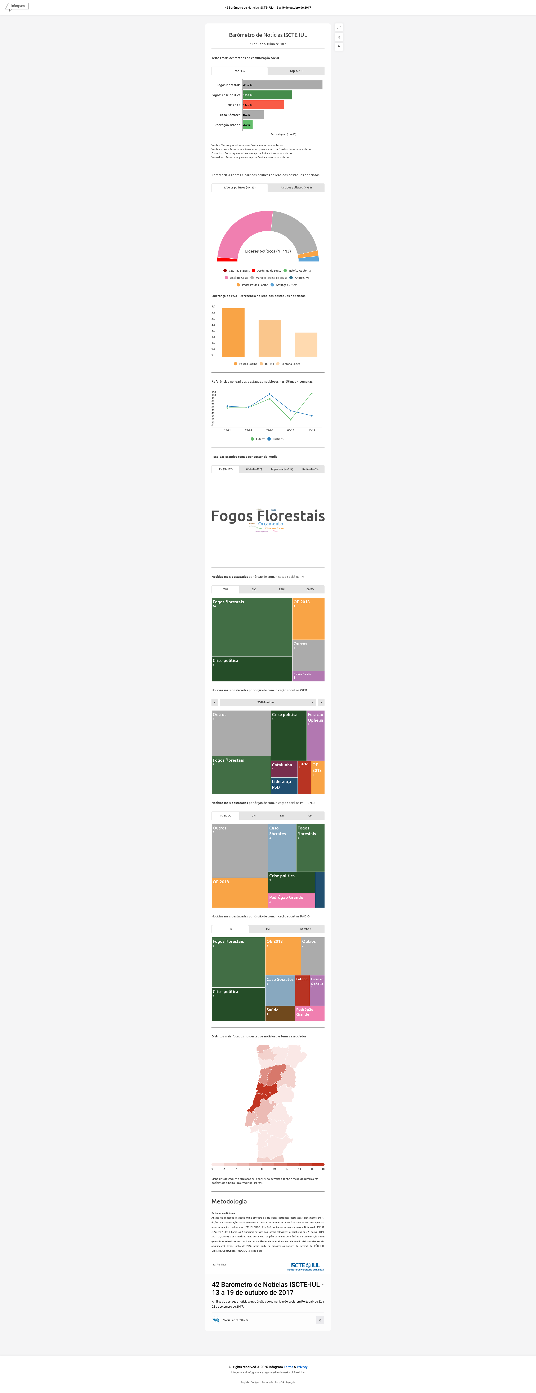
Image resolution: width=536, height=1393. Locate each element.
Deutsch (255, 1382)
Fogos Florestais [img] (268, 515)
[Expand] (339, 27)
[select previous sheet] (214, 702)
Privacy (302, 1367)
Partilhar (221, 1264)
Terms (288, 1367)
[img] (282, 84)
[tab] (240, 71)
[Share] (339, 37)
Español (279, 1382)
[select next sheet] (321, 702)
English (245, 1382)
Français (290, 1382)
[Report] (339, 47)
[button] (237, 270)
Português (267, 1382)
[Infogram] (17, 7)
